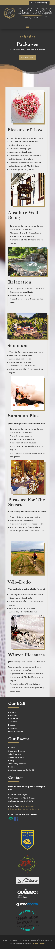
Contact (12, 712)
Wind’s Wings (14, 754)
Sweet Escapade (15, 757)
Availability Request (17, 764)
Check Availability (39, 2)
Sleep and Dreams (16, 751)
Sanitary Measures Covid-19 (21, 770)
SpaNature (13, 719)
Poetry (11, 760)
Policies (11, 767)
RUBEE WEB (39, 943)
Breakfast (12, 715)
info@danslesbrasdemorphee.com (24, 809)
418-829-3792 (27, 58)
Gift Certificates (15, 731)
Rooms (11, 748)
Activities (12, 722)
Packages (12, 728)
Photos (11, 725)
